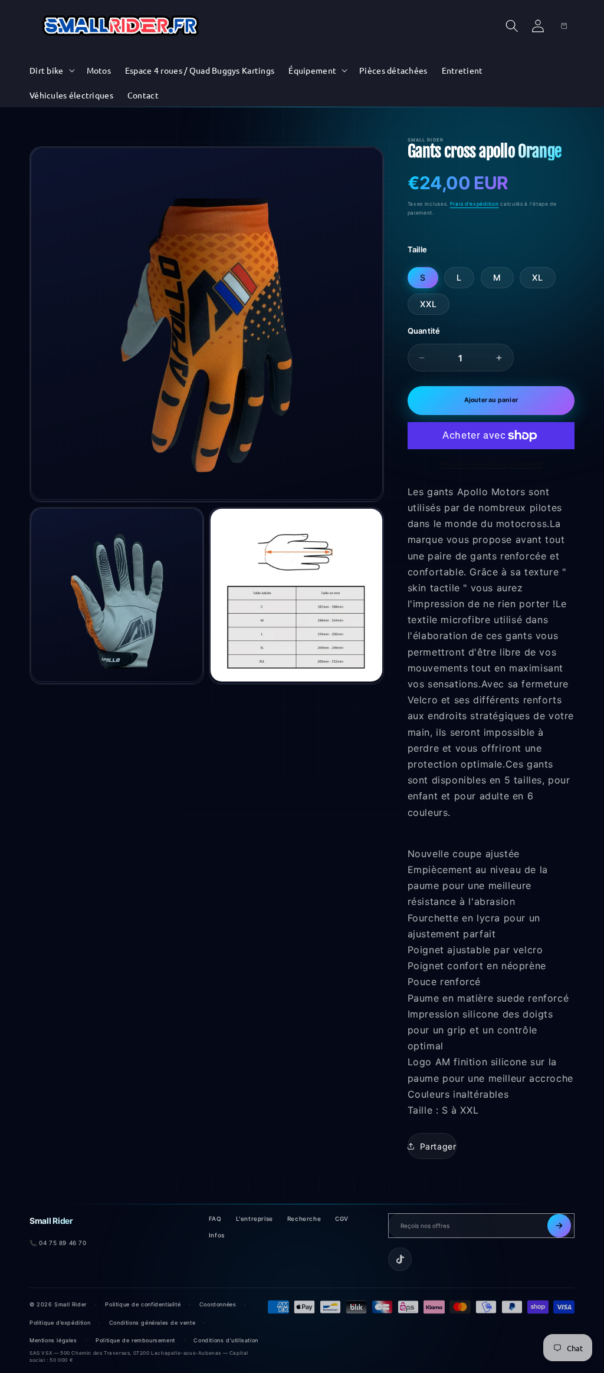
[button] (51, 70)
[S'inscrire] (559, 1225)
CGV (342, 1218)
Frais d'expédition (474, 204)
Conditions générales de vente (152, 1322)
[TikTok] (400, 1259)
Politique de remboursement (135, 1340)
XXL (428, 304)
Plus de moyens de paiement (491, 463)
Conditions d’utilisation (225, 1340)
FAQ (215, 1218)
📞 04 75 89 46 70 (58, 1242)
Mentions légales (53, 1340)
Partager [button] (438, 1146)
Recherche (304, 1218)
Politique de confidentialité (142, 1304)
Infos (217, 1235)
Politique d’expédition (59, 1322)
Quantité (424, 330)
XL (537, 277)
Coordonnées (218, 1304)
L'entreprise (254, 1218)
